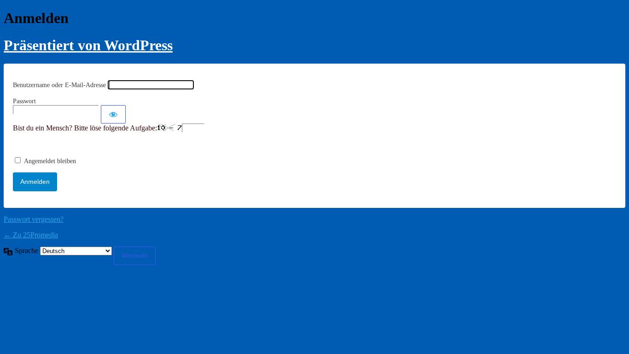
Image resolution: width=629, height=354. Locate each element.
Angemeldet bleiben (50, 161)
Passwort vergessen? (34, 219)
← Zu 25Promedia (31, 235)
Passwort (24, 101)
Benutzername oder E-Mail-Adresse (59, 85)
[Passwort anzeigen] (113, 114)
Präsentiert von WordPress (88, 45)
